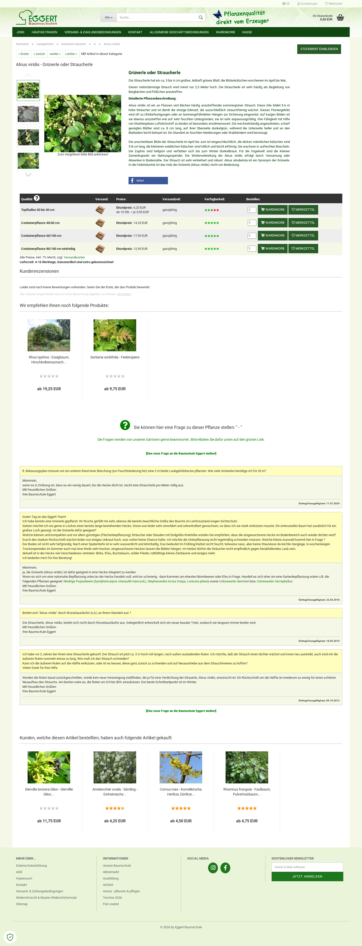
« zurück (39, 54)
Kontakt (135, 32)
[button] (148, 180)
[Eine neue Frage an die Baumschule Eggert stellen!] (181, 453)
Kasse (247, 32)
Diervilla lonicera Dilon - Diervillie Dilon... (49, 791)
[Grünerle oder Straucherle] (82, 123)
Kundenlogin (309, 3)
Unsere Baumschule (117, 865)
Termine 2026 (112, 897)
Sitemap (22, 904)
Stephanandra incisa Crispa (167, 581)
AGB (19, 872)
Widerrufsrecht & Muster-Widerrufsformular (46, 897)
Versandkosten (74, 257)
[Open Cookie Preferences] (10, 937)
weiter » (55, 54)
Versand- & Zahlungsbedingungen (93, 32)
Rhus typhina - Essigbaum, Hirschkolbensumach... (49, 359)
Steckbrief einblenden (319, 49)
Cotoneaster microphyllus (274, 581)
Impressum (24, 878)
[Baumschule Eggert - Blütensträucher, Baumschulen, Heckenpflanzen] (54, 17)
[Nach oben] (348, 938)
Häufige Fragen (44, 32)
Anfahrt (108, 885)
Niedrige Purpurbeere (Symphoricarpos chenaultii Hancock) (105, 581)
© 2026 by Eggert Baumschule (181, 927)
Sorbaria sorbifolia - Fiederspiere (114, 357)
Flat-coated (111, 904)
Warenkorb (225, 32)
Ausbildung (110, 878)
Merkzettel (335, 3)
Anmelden (124, 294)
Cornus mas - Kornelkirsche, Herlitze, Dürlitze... (181, 791)
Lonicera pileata (198, 581)
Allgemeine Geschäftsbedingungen (179, 32)
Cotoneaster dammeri (234, 581)
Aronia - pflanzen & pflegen (121, 891)
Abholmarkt (111, 872)
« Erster (23, 54)
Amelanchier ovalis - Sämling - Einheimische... (114, 791)
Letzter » (71, 54)
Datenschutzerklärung (31, 865)
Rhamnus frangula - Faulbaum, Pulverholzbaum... (247, 791)
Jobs (20, 32)
